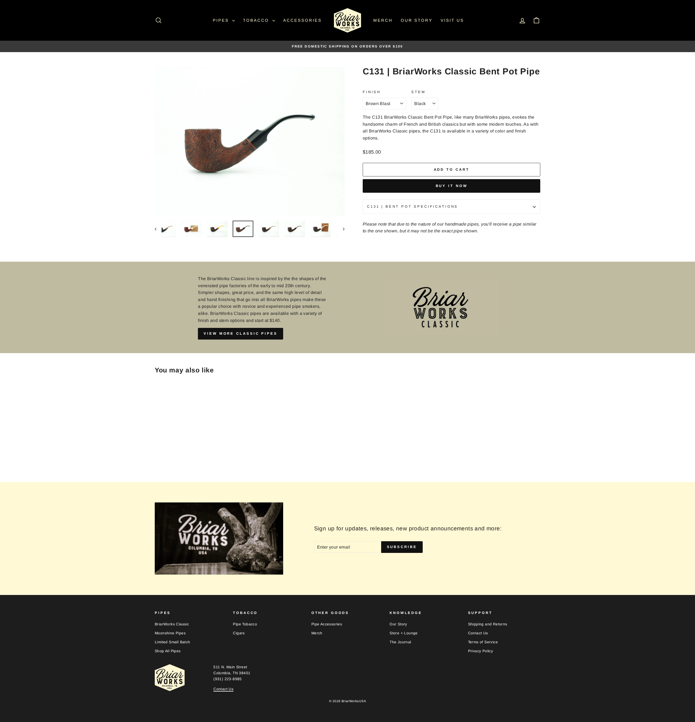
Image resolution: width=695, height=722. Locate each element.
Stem (418, 92)
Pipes (222, 20)
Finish (372, 92)
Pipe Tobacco (245, 624)
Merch (383, 20)
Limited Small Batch (172, 642)
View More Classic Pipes (240, 333)
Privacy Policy (480, 651)
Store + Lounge (404, 633)
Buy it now (451, 186)
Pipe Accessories (326, 624)
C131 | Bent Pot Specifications (412, 206)
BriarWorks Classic (172, 624)
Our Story (416, 20)
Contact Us (478, 633)
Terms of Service (483, 642)
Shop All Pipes (168, 651)
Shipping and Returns (487, 624)
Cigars (239, 633)
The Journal (400, 642)
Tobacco (257, 20)
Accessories (302, 20)
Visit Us (452, 20)
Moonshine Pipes (170, 633)
